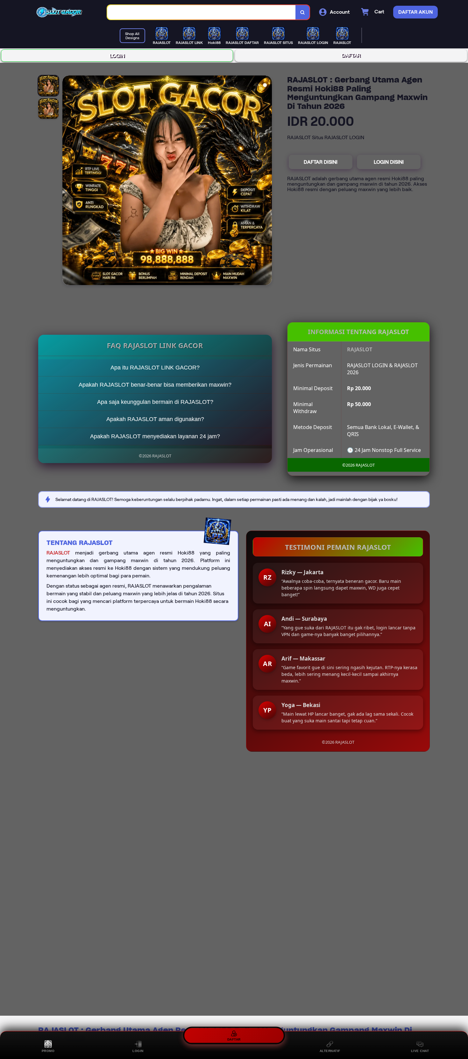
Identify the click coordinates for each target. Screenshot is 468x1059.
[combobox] (201, 12)
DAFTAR (351, 55)
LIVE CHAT (420, 1051)
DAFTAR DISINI (320, 162)
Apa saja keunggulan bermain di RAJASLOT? (155, 402)
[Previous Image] (67, 181)
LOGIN (117, 55)
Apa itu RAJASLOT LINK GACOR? (155, 367)
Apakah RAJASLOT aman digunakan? (155, 419)
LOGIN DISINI (389, 162)
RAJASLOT (58, 552)
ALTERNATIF (330, 1051)
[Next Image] (267, 181)
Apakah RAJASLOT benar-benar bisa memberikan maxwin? (155, 385)
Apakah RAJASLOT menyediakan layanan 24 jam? (155, 436)
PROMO (48, 1051)
